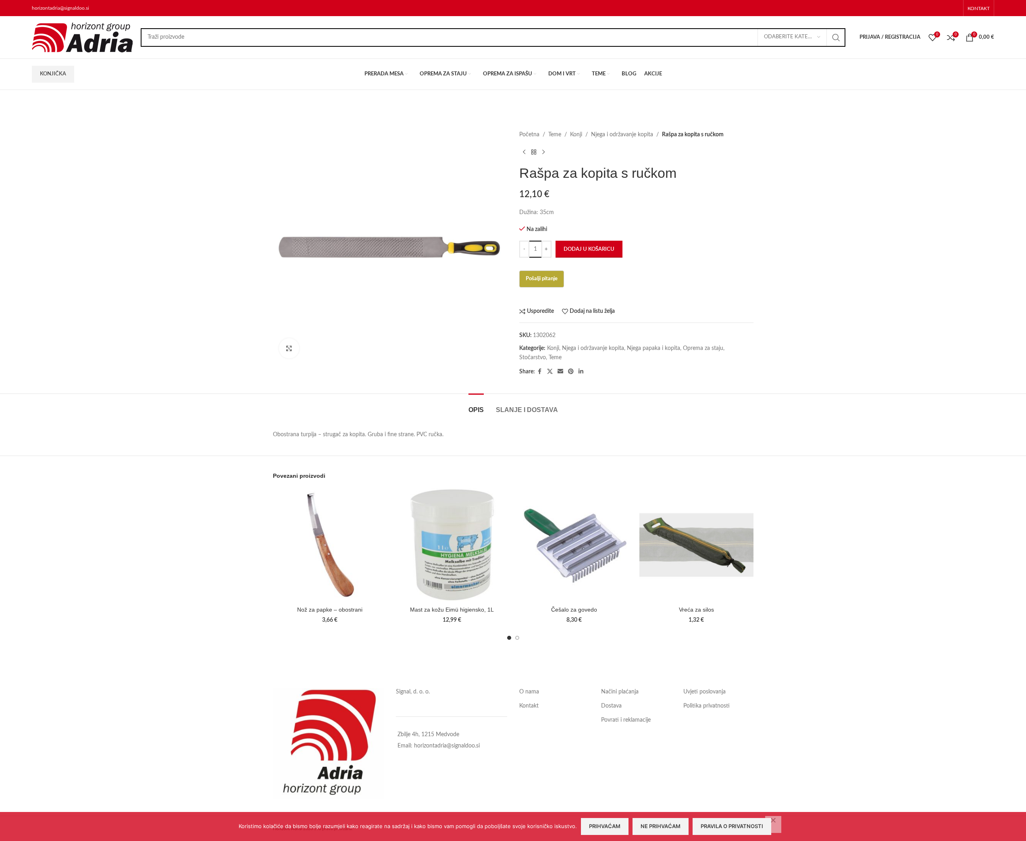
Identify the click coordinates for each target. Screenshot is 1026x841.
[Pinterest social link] (571, 371)
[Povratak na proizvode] (534, 152)
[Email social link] (560, 371)
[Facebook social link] (540, 371)
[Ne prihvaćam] (773, 824)
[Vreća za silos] (696, 545)
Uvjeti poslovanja (704, 692)
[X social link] (550, 371)
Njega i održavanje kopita (622, 134)
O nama (529, 692)
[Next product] (543, 152)
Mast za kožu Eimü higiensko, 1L (452, 609)
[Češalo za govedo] (574, 545)
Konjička (53, 74)
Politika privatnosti (706, 706)
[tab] (476, 405)
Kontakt (529, 706)
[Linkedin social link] (581, 371)
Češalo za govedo (574, 609)
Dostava (611, 706)
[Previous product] (524, 152)
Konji (576, 134)
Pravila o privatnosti (732, 826)
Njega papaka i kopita (653, 348)
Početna (529, 134)
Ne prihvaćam (661, 826)
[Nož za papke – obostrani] (330, 545)
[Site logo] (82, 37)
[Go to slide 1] (509, 638)
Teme (554, 134)
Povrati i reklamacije (626, 720)
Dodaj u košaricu (589, 249)
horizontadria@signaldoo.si (60, 8)
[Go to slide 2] (517, 638)
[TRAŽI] (836, 37)
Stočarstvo (532, 357)
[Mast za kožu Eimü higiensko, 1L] (452, 545)
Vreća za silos (696, 609)
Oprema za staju (703, 348)
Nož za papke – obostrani (329, 609)
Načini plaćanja (620, 692)
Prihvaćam (604, 826)
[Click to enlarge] (289, 348)
